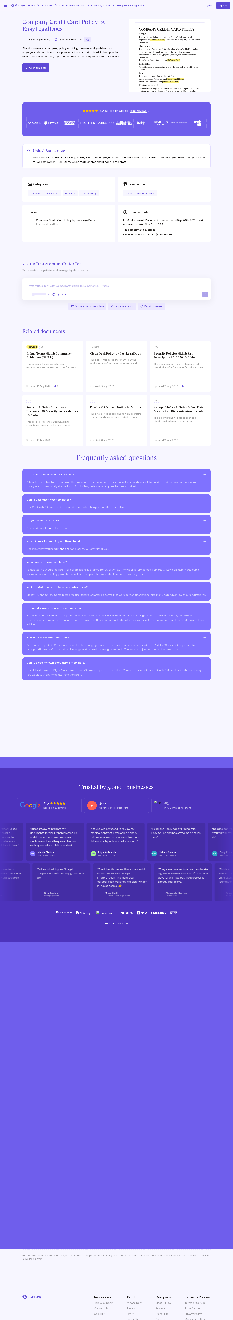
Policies (70, 193)
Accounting (89, 193)
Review (131, 1308)
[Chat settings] (41, 294)
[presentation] (116, 289)
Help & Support (103, 1303)
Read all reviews (114, 923)
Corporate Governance (72, 5)
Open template (37, 67)
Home (31, 5)
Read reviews (138, 111)
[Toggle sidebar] (5, 5)
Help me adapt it (124, 306)
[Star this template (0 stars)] (87, 39)
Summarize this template (89, 306)
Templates (47, 5)
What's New (134, 1303)
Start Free (116, 1214)
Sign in (208, 5)
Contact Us (101, 1308)
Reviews (160, 1308)
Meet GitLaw (163, 1303)
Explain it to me (153, 306)
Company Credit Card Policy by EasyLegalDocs (117, 5)
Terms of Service (195, 1303)
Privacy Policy (193, 1314)
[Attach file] (28, 294)
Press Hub (162, 1314)
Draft (130, 1314)
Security (99, 1314)
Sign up (223, 5)
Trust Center (192, 1308)
